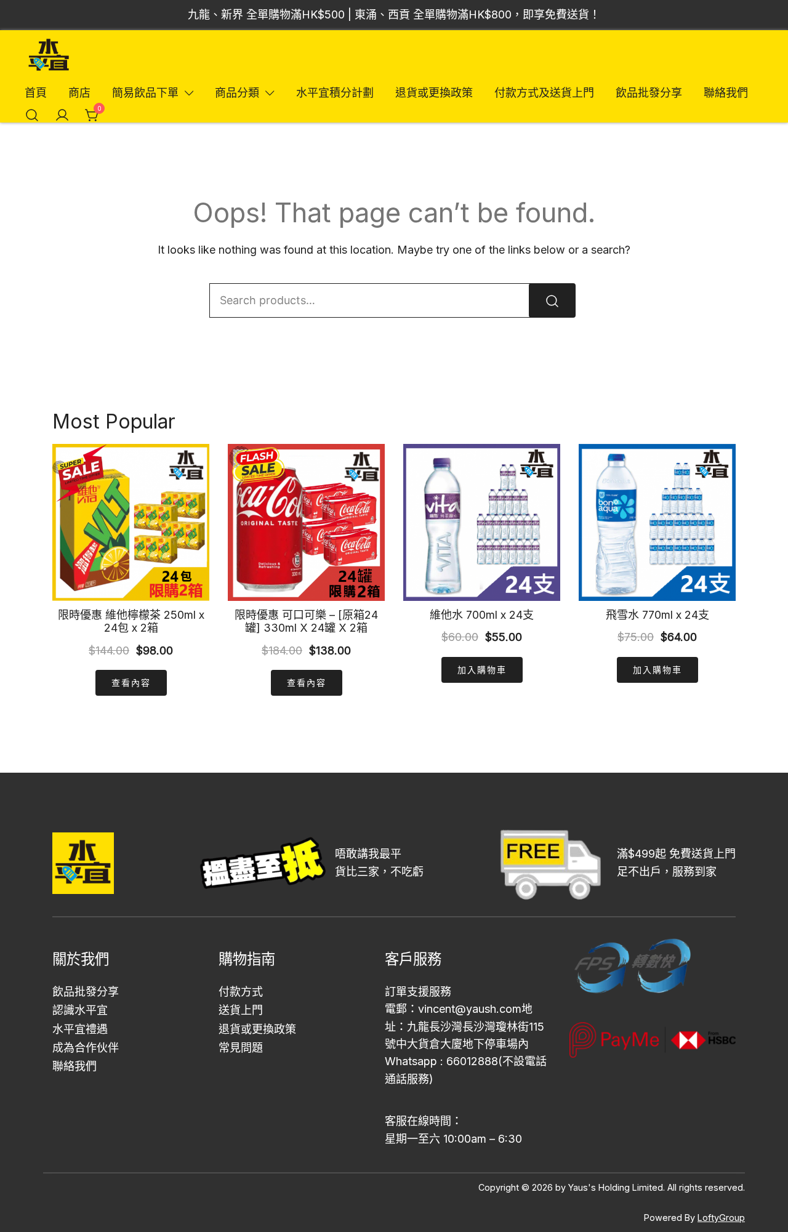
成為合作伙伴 (85, 1047)
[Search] (552, 300)
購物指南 (247, 959)
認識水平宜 (80, 1010)
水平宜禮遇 (80, 1029)
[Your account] (62, 115)
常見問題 (241, 1047)
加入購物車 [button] (482, 669)
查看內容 (131, 682)
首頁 (36, 92)
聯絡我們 (726, 92)
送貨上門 (241, 1010)
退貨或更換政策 (434, 92)
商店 (79, 92)
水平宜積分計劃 (335, 92)
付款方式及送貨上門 (544, 92)
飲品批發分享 (649, 92)
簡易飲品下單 (145, 92)
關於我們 (80, 959)
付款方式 (241, 991)
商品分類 (237, 92)
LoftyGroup (721, 1217)
